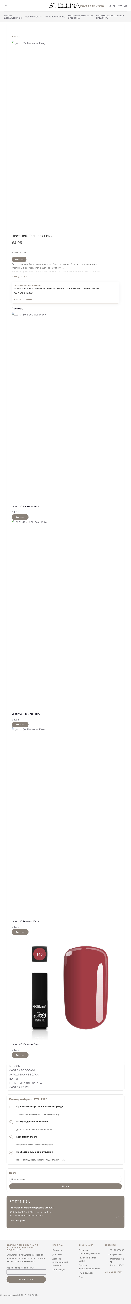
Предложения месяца (91, 5)
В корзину (19, 259)
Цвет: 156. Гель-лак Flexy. (25, 921)
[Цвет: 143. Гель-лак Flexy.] (65, 989)
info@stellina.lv (115, 1254)
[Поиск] (110, 6)
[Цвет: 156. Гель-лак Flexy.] (65, 823)
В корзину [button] (20, 517)
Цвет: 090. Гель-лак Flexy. (26, 714)
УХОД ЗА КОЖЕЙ (19, 1087)
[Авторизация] (114, 6)
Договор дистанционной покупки (60, 1262)
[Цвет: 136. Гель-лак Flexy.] (65, 409)
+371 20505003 (116, 1250)
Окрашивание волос (55, 17)
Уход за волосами (33, 17)
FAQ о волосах (86, 1273)
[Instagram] (105, 1277)
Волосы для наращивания (13, 17)
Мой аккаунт (58, 1269)
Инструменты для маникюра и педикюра (110, 17)
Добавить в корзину (23, 299)
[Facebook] (112, 1277)
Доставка (57, 1254)
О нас (81, 1277)
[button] (5, 5)
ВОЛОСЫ (14, 1066)
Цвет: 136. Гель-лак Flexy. (25, 506)
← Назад (16, 36)
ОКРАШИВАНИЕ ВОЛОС (24, 1074)
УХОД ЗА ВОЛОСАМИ (22, 1070)
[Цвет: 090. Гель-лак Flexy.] (65, 616)
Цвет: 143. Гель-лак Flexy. (26, 1044)
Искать (13, 1173)
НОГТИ (13, 1078)
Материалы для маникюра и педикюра (80, 17)
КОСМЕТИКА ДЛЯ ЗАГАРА (25, 1083)
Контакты (57, 1250)
